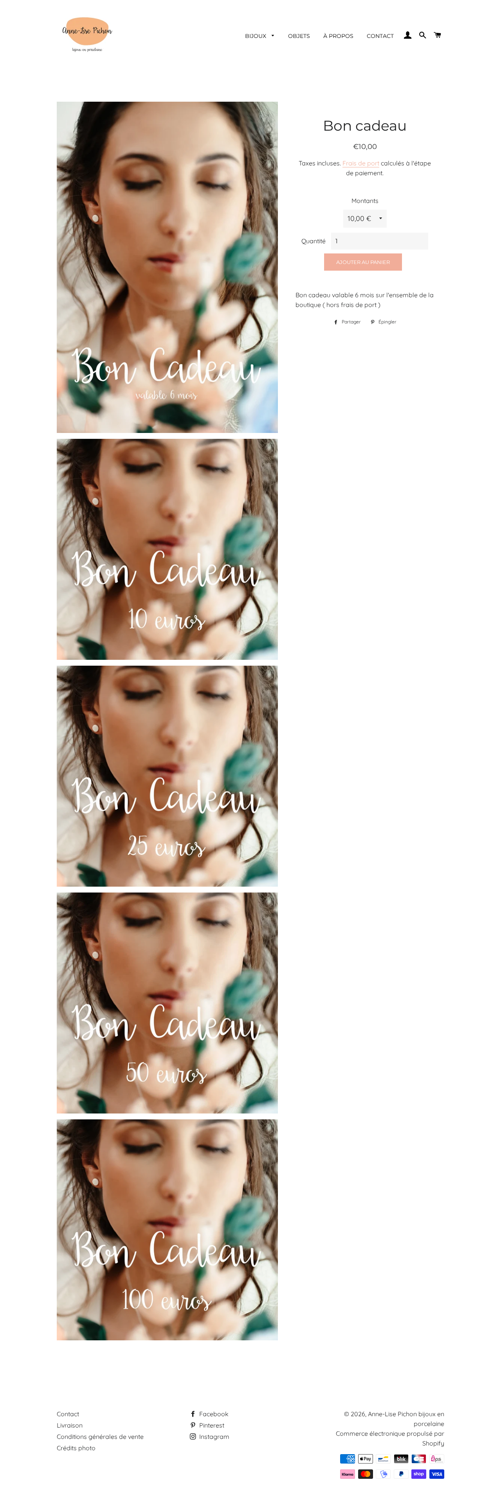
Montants (364, 201)
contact (380, 36)
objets (299, 36)
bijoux (256, 36)
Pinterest (211, 1425)
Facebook (213, 1414)
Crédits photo (76, 1448)
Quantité (313, 241)
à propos (338, 36)
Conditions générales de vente (100, 1436)
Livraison (70, 1425)
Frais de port (360, 163)
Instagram (213, 1436)
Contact (68, 1414)
